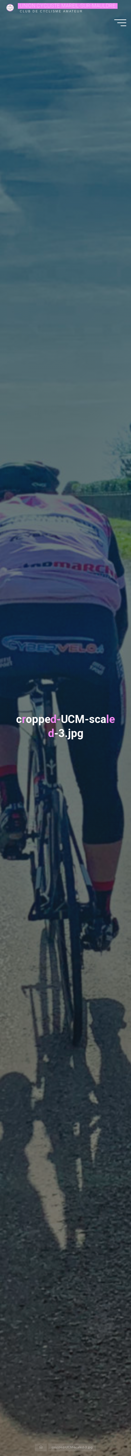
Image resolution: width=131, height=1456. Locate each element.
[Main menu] (120, 22)
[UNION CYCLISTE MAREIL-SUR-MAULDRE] (10, 7)
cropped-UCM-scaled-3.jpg (72, 1447)
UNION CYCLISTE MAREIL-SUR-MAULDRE (68, 6)
